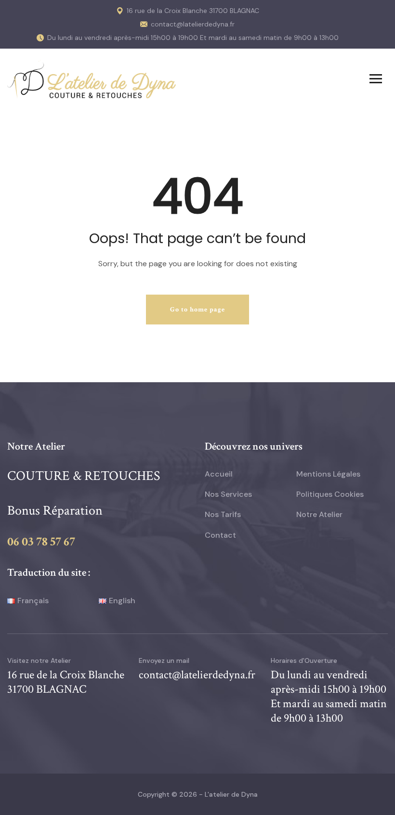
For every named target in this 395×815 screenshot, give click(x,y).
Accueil (219, 474)
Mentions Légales (328, 474)
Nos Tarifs (223, 514)
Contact (220, 535)
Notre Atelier (319, 514)
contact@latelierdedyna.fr (193, 24)
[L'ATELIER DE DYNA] (91, 79)
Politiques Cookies (330, 494)
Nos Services (228, 494)
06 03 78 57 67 (41, 541)
